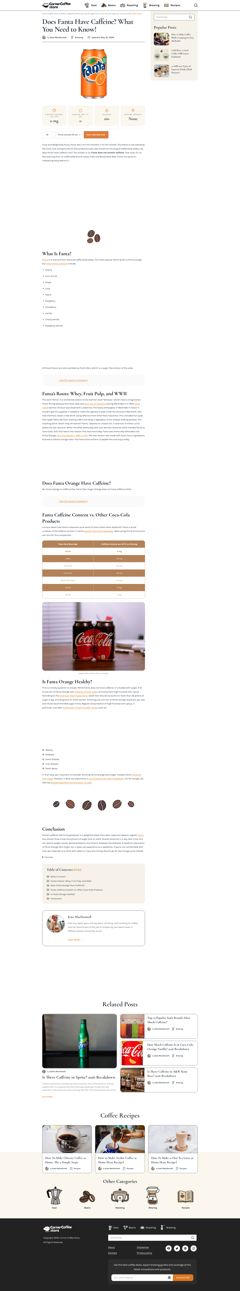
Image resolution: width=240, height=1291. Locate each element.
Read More (75, 940)
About (111, 1247)
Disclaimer (143, 1247)
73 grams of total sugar (86, 691)
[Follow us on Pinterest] (185, 1248)
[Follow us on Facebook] (169, 1248)
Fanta (45, 259)
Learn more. (137, 14)
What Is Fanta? (58, 876)
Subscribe (183, 1277)
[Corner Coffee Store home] (57, 1228)
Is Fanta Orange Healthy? (63, 894)
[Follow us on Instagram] (194, 1248)
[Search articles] (190, 17)
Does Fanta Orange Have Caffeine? (68, 885)
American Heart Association (73, 695)
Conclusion (56, 898)
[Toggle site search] (196, 5)
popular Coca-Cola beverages (98, 531)
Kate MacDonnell (58, 37)
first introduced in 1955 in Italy (72, 435)
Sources (49, 857)
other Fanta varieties (56, 263)
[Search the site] (193, 1237)
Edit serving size (96, 135)
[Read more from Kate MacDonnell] (44, 37)
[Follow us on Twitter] (177, 1248)
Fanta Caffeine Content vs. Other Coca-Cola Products (77, 890)
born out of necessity (95, 403)
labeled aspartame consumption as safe (71, 782)
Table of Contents (64, 869)
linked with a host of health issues (80, 707)
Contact (112, 1252)
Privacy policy (144, 1252)
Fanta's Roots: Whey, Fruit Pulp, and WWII (71, 881)
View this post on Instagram (73, 380)
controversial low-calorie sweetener (106, 778)
